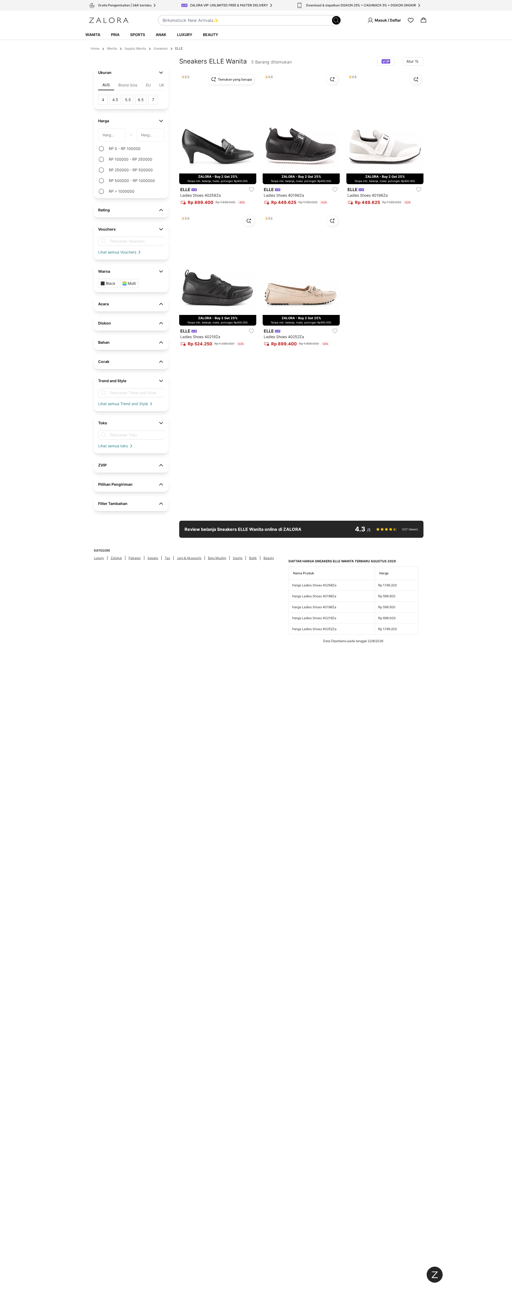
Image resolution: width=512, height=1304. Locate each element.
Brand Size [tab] (127, 85)
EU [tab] (148, 85)
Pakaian (135, 558)
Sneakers (161, 48)
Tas (167, 558)
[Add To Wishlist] (251, 189)
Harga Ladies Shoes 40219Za (314, 618)
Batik (253, 558)
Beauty (210, 34)
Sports (137, 34)
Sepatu (152, 558)
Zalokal (116, 558)
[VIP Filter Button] (385, 61)
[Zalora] (108, 20)
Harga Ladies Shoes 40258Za (314, 585)
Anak (161, 34)
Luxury (184, 34)
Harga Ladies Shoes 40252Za (314, 629)
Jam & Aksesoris (189, 558)
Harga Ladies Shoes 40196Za (314, 596)
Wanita (92, 34)
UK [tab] (161, 85)
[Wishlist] (410, 20)
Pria (115, 34)
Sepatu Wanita (135, 48)
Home (95, 48)
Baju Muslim (217, 558)
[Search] (336, 20)
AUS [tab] (106, 84)
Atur (410, 61)
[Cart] (423, 20)
